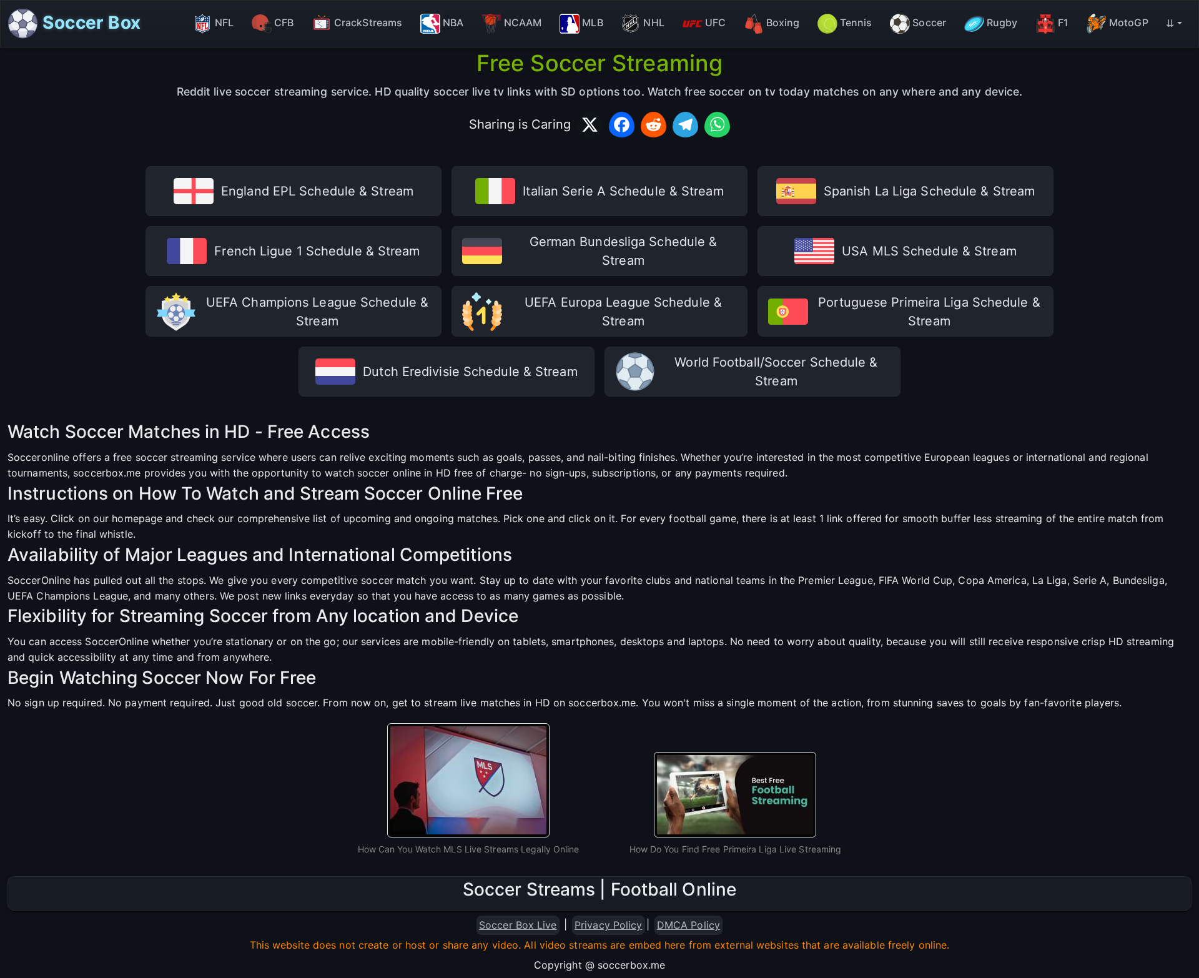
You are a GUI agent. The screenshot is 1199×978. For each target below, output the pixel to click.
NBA (453, 22)
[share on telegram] (685, 124)
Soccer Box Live (518, 925)
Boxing (783, 22)
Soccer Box (89, 21)
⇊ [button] (1170, 23)
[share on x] (590, 124)
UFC (715, 22)
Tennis (856, 22)
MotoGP (1128, 22)
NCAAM (523, 22)
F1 (1063, 22)
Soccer (929, 22)
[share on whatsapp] (717, 124)
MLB (592, 22)
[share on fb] (621, 124)
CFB (284, 22)
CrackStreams (368, 22)
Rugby (1002, 22)
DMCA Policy (688, 925)
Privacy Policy (608, 925)
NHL (653, 22)
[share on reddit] (653, 124)
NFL (224, 22)
